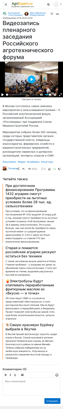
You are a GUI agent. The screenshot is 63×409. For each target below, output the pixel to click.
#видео (22, 161)
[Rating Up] (49, 169)
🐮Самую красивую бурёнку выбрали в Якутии (29, 327)
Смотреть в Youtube (31, 99)
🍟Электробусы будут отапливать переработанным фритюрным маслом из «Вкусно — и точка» (29, 287)
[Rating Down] (59, 169)
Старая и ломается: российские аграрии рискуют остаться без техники (30, 252)
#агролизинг (9, 161)
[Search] (48, 4)
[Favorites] (52, 13)
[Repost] (23, 169)
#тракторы (47, 161)
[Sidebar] (6, 4)
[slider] (17, 94)
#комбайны (33, 161)
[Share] (18, 169)
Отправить (52, 401)
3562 (34, 168)
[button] (57, 14)
